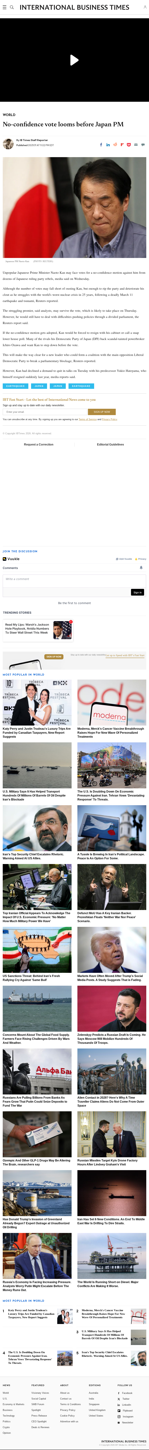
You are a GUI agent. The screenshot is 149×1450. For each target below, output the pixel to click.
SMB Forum (37, 1404)
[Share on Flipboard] (122, 144)
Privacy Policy (109, 419)
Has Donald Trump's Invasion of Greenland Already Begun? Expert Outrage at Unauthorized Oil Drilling (36, 1223)
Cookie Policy (67, 1415)
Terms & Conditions (70, 1404)
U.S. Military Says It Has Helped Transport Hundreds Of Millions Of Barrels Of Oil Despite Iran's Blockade (34, 795)
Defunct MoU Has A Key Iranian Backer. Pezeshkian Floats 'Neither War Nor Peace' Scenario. (106, 917)
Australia (93, 1393)
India (91, 1398)
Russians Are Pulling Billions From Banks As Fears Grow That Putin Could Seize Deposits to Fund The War (35, 1101)
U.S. (5, 1398)
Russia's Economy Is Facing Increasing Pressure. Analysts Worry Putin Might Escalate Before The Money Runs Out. (37, 1286)
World (6, 1393)
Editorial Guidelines (110, 444)
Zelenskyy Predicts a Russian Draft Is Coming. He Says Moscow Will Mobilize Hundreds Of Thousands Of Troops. (111, 1038)
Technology (9, 1415)
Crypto (6, 1427)
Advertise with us (69, 1421)
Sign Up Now (54, 656)
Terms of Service (88, 419)
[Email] (136, 144)
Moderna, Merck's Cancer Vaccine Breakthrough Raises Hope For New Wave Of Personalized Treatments (110, 732)
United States (96, 1415)
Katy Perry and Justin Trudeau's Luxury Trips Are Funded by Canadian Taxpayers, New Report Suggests (37, 732)
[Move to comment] (143, 144)
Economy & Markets (13, 1404)
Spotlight (36, 1410)
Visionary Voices (40, 1393)
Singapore (94, 1404)
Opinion (7, 1433)
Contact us (66, 1398)
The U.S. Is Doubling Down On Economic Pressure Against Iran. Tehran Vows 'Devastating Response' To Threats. (110, 795)
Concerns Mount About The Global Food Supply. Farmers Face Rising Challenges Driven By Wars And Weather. (36, 1038)
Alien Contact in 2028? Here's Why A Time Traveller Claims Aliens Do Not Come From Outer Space (110, 1101)
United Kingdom (97, 1410)
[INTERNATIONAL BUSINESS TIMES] (74, 8)
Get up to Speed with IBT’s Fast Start (125, 655)
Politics (7, 1421)
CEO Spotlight (39, 1421)
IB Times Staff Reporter (34, 140)
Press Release (39, 1415)
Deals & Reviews (40, 1427)
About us (65, 1393)
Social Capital (38, 1398)
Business (8, 1410)
